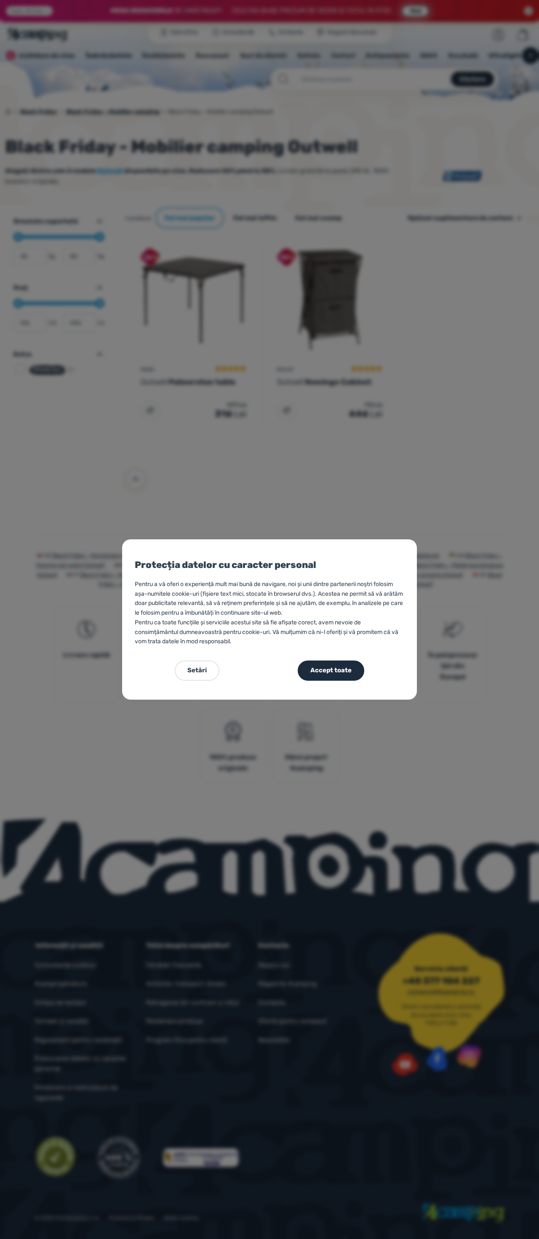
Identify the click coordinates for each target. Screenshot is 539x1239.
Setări (197, 670)
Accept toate (331, 670)
